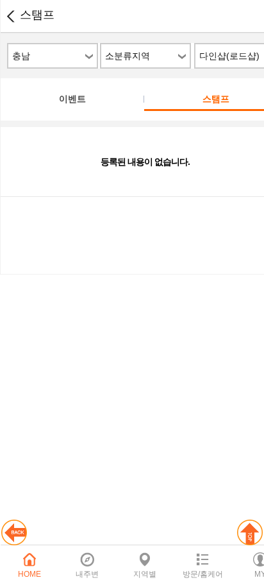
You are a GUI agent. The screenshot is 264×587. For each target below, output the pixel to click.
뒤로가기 (10, 16)
